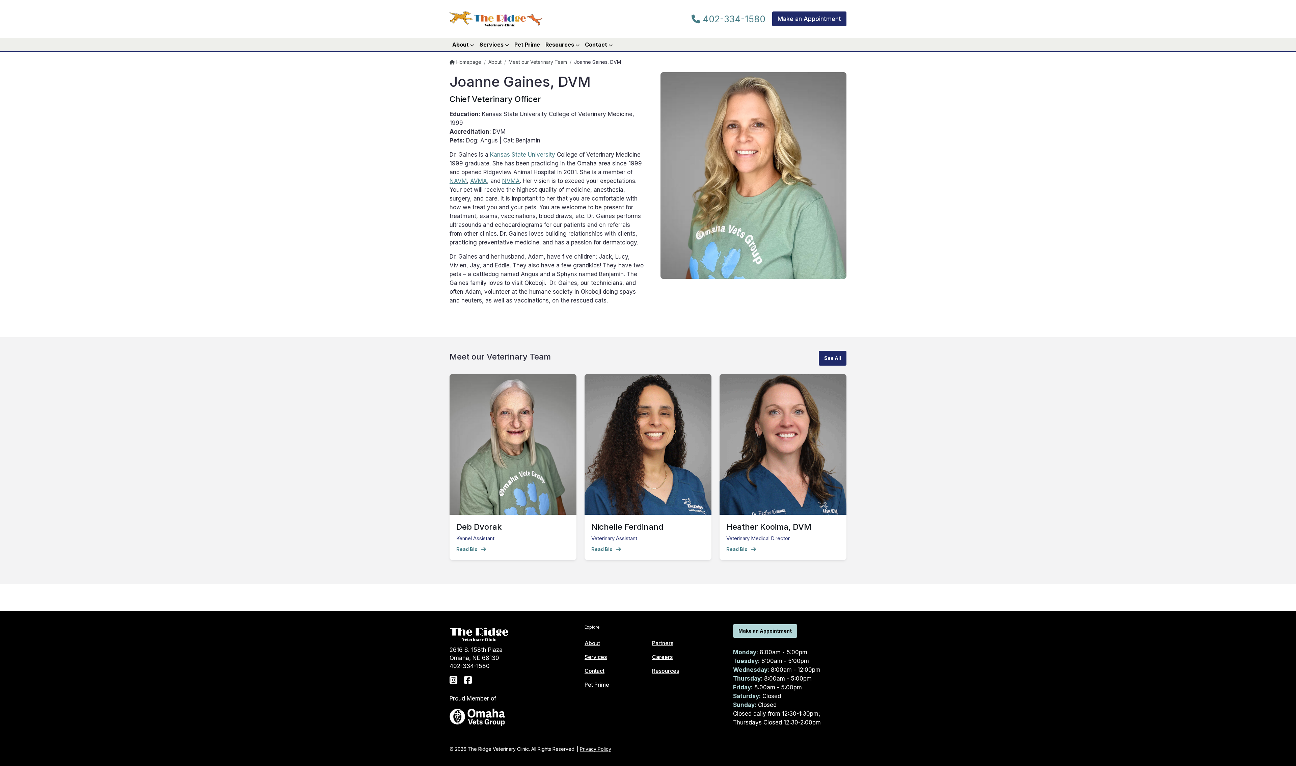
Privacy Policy (595, 749)
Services (596, 657)
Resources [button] (560, 44)
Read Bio (467, 549)
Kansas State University (522, 154)
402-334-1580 (732, 19)
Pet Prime (527, 44)
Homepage (468, 62)
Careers (662, 657)
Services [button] (492, 44)
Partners (662, 643)
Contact (594, 670)
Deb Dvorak (479, 527)
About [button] (461, 44)
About (495, 62)
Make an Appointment (809, 18)
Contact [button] (597, 44)
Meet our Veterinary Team (538, 62)
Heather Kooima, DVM (768, 527)
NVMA (511, 181)
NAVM (458, 181)
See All (832, 358)
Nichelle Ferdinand (627, 527)
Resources (665, 670)
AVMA (478, 181)
